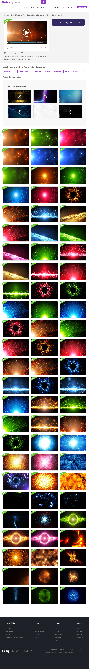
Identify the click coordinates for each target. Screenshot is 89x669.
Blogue (79, 634)
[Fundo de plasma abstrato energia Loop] (73, 519)
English (57, 628)
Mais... (57, 641)
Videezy (9, 634)
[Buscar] (43, 2)
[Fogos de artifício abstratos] (44, 309)
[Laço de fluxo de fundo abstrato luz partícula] (16, 137)
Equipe (79, 631)
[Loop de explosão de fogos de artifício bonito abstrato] (44, 443)
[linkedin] (31, 651)
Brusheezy (10, 628)
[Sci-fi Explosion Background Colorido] (44, 481)
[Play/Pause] (8, 42)
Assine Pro (66, 7)
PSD (47, 7)
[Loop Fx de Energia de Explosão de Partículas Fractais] (44, 519)
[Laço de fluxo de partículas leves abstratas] (44, 214)
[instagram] (24, 651)
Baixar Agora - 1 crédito (70, 22)
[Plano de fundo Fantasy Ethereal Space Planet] (44, 595)
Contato (80, 638)
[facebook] (13, 651)
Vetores (26, 7)
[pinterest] (20, 651)
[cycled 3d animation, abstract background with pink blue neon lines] (45, 97)
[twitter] (17, 651)
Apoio (37, 634)
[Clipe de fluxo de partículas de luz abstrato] (16, 385)
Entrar (73, 7)
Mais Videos (40, 7)
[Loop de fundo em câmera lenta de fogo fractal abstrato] (44, 557)
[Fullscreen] (45, 42)
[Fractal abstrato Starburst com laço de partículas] (16, 462)
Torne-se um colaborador (15, 638)
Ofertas (37, 628)
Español (57, 631)
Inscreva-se (82, 7)
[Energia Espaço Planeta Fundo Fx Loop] (73, 595)
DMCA (37, 638)
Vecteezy (9, 631)
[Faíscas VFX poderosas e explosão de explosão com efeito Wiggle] (16, 595)
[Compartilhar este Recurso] (46, 47)
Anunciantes (39, 631)
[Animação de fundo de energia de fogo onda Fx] (16, 557)
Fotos (32, 7)
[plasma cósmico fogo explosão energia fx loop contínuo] (73, 557)
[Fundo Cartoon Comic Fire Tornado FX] (73, 538)
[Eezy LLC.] (5, 651)
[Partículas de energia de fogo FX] (73, 481)
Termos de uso (51, 652)
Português (58, 634)
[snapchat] (27, 651)
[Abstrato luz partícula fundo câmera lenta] (44, 175)
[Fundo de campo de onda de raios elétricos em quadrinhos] (16, 500)
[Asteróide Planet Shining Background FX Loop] (73, 576)
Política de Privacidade (65, 652)
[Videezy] (8, 2)
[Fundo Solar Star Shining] (16, 576)
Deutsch (58, 638)
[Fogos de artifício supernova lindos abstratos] (73, 443)
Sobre (79, 628)
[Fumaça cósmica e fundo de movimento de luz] (73, 462)
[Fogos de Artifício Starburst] (73, 194)
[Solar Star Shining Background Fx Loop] (44, 576)
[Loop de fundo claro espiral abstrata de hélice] (16, 481)
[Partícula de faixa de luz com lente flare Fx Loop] (16, 519)
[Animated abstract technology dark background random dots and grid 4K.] (70, 112)
